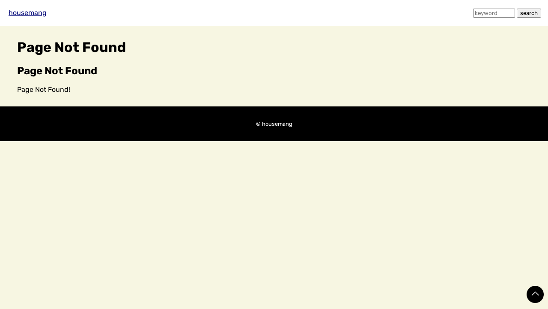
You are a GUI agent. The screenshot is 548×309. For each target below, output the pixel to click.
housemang (28, 13)
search (529, 13)
